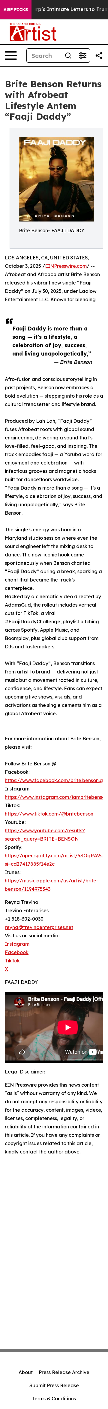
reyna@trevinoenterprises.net (39, 927)
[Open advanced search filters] (82, 55)
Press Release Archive (64, 1372)
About (26, 1372)
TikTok (12, 961)
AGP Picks (16, 9)
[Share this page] (99, 55)
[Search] (68, 55)
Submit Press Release (54, 1385)
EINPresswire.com (66, 266)
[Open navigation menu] (11, 55)
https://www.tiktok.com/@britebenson (49, 814)
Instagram (17, 944)
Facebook (16, 952)
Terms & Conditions (54, 1399)
